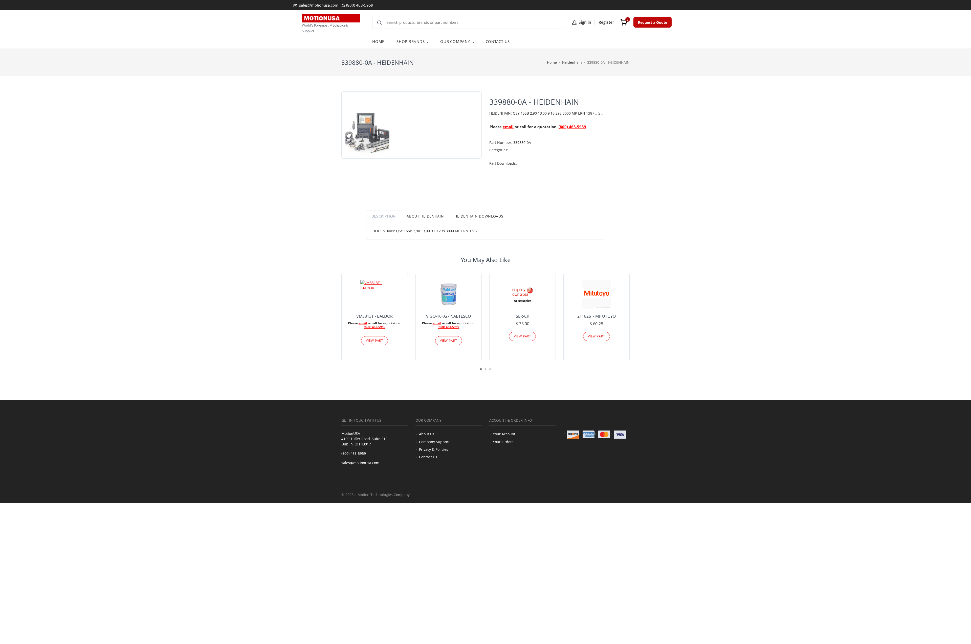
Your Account (504, 434)
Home (552, 62)
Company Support (434, 441)
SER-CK (522, 316)
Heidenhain (572, 62)
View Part (374, 340)
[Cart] (623, 22)
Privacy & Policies (433, 449)
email (508, 126)
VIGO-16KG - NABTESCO (448, 316)
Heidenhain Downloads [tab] (478, 216)
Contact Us (428, 457)
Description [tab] (383, 216)
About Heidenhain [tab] (425, 216)
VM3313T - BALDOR (374, 316)
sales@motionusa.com (318, 5)
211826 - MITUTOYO (596, 316)
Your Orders (503, 441)
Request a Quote (652, 22)
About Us (426, 434)
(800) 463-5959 (359, 5)
